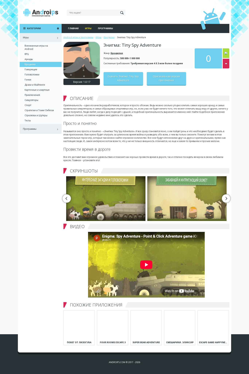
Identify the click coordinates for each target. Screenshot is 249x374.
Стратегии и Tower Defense (39, 110)
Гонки (28, 79)
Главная (73, 28)
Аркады (29, 59)
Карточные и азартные (37, 89)
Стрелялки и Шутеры (36, 115)
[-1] (226, 63)
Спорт (28, 105)
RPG (27, 54)
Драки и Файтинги (35, 84)
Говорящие (31, 69)
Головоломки (32, 74)
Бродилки (117, 53)
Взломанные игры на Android (36, 47)
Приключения (32, 95)
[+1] (226, 53)
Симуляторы (31, 100)
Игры (88, 28)
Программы (105, 28)
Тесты (28, 120)
